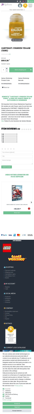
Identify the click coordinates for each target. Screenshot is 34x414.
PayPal (7, 396)
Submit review (7, 167)
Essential (7, 389)
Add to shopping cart (20, 69)
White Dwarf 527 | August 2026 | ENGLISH (17, 204)
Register (7, 287)
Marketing (8, 392)
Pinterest (7, 302)
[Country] (23, 1)
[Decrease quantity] (6, 71)
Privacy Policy (9, 315)
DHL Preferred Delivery (11, 394)
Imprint (7, 319)
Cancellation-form (10, 276)
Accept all (17, 403)
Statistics (8, 390)
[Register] (20, 1)
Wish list (6, 87)
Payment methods (10, 270)
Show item (17, 212)
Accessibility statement (11, 311)
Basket (7, 278)
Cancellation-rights (10, 274)
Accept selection (17, 410)
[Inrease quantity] (6, 68)
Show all (6, 179)
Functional (8, 398)
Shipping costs (9, 272)
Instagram (8, 298)
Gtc (6, 317)
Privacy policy (18, 385)
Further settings (7, 400)
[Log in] (17, 1)
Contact (7, 313)
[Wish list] (25, 1)
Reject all (17, 407)
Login (6, 289)
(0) (10, 54)
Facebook (7, 296)
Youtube (7, 300)
